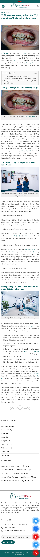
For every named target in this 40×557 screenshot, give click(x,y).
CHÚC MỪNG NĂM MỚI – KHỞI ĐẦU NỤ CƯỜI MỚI (18, 477)
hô (26, 236)
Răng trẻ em (5, 441)
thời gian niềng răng (29, 116)
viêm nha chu (30, 249)
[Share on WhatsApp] (11, 408)
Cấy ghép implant (7, 426)
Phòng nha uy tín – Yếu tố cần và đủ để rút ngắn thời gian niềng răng (20, 82)
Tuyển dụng (5, 455)
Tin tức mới (5, 452)
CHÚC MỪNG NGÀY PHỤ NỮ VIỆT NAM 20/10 (17, 481)
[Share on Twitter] (18, 408)
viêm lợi (11, 252)
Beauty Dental (31, 63)
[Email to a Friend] (21, 408)
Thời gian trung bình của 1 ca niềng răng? (16, 76)
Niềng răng (5, 12)
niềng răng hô (26, 151)
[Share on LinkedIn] (28, 408)
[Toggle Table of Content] (34, 73)
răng (14, 58)
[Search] (38, 6)
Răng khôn (5, 437)
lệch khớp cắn (16, 236)
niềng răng (17, 60)
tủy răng (35, 252)
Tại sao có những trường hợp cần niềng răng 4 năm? (20, 78)
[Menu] (3, 6)
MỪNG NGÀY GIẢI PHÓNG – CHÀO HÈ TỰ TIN (17, 466)
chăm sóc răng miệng (31, 351)
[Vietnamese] (21, 1)
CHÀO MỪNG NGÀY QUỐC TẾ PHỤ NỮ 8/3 (16, 470)
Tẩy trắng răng (6, 444)
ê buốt (36, 374)
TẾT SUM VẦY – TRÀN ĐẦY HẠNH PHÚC (15, 473)
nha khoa (31, 326)
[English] (19, 1)
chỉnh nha (24, 53)
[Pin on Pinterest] (25, 408)
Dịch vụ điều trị (6, 430)
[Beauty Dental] (20, 6)
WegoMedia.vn (20, 554)
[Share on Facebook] (14, 408)
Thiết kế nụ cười (6, 448)
